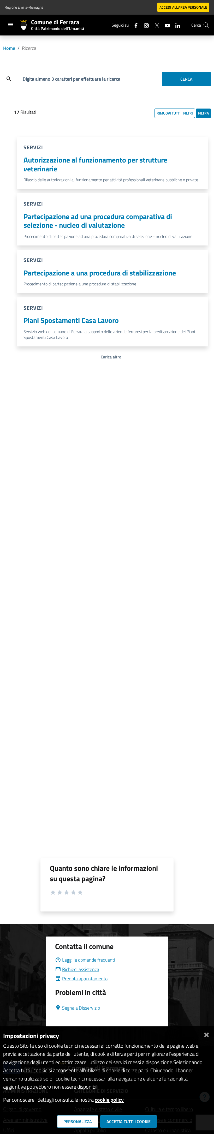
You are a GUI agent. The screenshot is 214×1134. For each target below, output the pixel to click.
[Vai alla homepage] (25, 25)
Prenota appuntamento (85, 978)
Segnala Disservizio (81, 1007)
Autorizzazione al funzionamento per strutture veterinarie (95, 164)
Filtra (203, 113)
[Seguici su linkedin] (175, 25)
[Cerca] (206, 25)
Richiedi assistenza (80, 969)
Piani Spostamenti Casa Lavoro (71, 320)
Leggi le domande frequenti (88, 959)
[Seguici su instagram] (144, 25)
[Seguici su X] (155, 25)
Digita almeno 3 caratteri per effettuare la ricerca (71, 78)
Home (9, 48)
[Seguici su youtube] (165, 25)
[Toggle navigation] (10, 24)
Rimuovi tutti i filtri (175, 113)
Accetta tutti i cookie (128, 1121)
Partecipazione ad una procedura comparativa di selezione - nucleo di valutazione (97, 221)
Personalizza (77, 1121)
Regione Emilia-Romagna (24, 7)
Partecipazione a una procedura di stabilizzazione (99, 272)
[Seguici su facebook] (134, 25)
